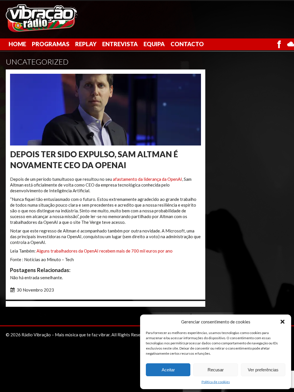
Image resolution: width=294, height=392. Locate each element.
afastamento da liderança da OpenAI (147, 179)
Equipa (154, 43)
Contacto (187, 43)
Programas (50, 43)
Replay (85, 43)
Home (17, 43)
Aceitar (168, 369)
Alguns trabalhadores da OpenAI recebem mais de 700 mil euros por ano (104, 250)
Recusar (216, 369)
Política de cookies (216, 382)
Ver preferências (263, 369)
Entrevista (120, 43)
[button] (282, 322)
